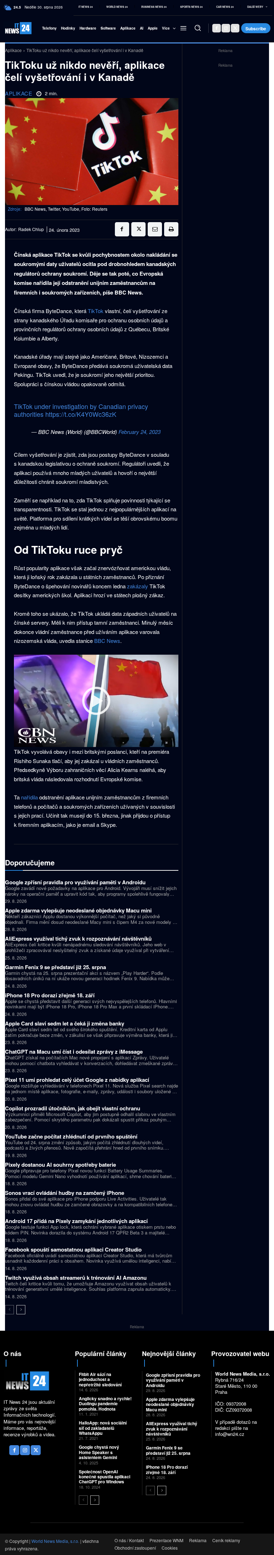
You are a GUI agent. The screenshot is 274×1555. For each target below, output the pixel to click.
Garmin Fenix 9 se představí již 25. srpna (55, 967)
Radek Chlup (31, 229)
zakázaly (137, 586)
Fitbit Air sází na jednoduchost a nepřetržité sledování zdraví (100, 1382)
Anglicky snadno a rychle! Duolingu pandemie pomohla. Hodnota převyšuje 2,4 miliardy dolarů (105, 1408)
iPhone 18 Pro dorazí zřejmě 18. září (50, 995)
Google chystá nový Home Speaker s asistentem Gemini (99, 1452)
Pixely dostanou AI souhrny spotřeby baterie (60, 1164)
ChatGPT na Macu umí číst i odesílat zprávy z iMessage (74, 1051)
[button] (197, 27)
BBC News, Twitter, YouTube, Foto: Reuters (66, 209)
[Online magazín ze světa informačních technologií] (12, 28)
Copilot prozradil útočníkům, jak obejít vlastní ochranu (72, 1108)
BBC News (107, 640)
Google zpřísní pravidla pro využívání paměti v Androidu (75, 882)
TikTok (95, 310)
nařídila (29, 797)
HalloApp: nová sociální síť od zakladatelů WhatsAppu (103, 1428)
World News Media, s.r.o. (55, 1541)
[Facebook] (216, 28)
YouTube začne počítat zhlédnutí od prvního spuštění (71, 1136)
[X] (235, 28)
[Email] (155, 229)
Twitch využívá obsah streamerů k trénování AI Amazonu (76, 1278)
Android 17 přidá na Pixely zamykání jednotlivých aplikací (76, 1221)
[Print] (171, 229)
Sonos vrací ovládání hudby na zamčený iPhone (64, 1193)
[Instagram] (226, 28)
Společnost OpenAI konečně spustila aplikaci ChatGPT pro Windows (104, 1476)
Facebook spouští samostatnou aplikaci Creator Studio (73, 1249)
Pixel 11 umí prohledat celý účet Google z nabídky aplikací (77, 1080)
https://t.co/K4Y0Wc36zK (80, 414)
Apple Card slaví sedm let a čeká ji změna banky (64, 1023)
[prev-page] (9, 1309)
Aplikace (13, 50)
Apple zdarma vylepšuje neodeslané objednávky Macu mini (78, 910)
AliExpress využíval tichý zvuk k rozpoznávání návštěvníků (78, 938)
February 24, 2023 (139, 431)
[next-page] (20, 1309)
